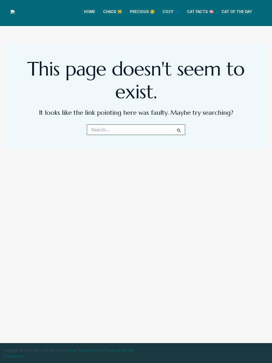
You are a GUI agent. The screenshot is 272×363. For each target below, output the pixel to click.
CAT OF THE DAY (237, 11)
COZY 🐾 (171, 11)
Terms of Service (120, 350)
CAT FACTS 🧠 (200, 11)
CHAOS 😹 (112, 11)
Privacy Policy (90, 350)
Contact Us (14, 356)
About (71, 350)
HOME (89, 11)
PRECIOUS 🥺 (142, 11)
